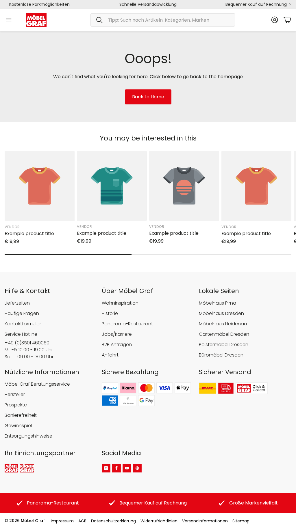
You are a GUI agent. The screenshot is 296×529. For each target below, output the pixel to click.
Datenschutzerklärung (113, 521)
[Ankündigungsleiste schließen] (290, 4)
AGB (82, 521)
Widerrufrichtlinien (158, 521)
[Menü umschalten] (9, 20)
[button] (163, 20)
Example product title (29, 233)
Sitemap (240, 521)
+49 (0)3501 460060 (27, 342)
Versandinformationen (205, 521)
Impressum (62, 521)
